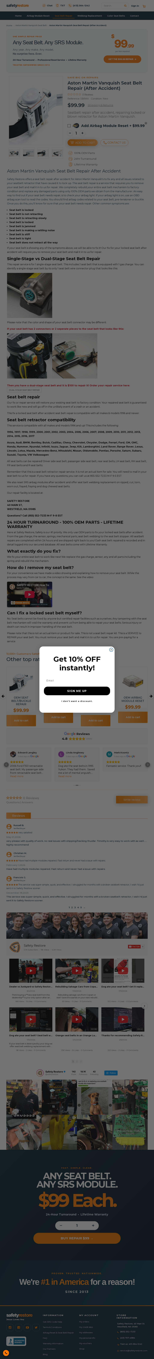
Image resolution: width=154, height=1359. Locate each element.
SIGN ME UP (77, 691)
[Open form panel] (6, 1353)
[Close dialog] (111, 650)
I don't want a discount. (77, 701)
